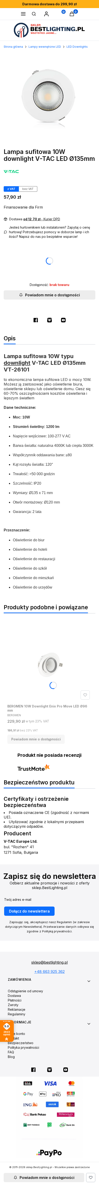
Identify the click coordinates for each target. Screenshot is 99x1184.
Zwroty (13, 1005)
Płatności (14, 1000)
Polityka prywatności (23, 1047)
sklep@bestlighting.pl (49, 962)
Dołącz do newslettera (29, 911)
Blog (11, 1057)
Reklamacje (16, 1009)
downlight (17, 362)
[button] (23, 14)
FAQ (11, 1052)
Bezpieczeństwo (20, 1043)
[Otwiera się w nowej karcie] (35, 320)
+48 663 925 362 (49, 971)
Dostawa (14, 996)
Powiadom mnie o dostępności (52, 295)
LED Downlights (77, 46)
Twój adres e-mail (17, 899)
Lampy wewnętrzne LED (45, 46)
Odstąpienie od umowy (25, 991)
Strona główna (13, 46)
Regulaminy (16, 1014)
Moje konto (16, 1034)
